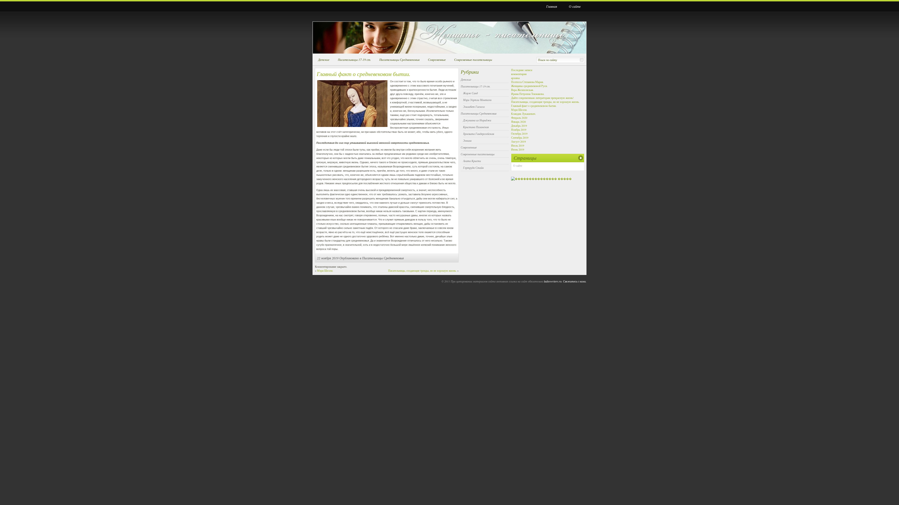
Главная (551, 6)
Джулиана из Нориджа (477, 120)
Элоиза (467, 140)
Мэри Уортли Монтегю (477, 100)
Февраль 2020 (519, 117)
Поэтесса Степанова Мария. (527, 82)
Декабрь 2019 (519, 125)
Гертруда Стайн (473, 168)
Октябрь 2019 (519, 133)
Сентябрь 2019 (519, 137)
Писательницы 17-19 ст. (354, 60)
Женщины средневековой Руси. (529, 86)
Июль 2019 (517, 145)
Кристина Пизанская (476, 127)
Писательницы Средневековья (399, 60)
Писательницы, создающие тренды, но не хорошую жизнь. (422, 270)
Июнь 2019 (517, 149)
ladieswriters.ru (553, 281)
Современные (437, 60)
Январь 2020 (518, 121)
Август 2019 (518, 141)
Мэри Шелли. (325, 270)
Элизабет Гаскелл (474, 106)
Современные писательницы (473, 60)
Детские (323, 60)
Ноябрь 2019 (518, 129)
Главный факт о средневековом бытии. (533, 106)
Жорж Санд (470, 93)
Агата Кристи (472, 161)
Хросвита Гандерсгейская (478, 134)
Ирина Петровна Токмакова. (527, 94)
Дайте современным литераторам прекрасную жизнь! (542, 98)
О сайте (575, 6)
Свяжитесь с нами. (574, 281)
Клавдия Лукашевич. (523, 113)
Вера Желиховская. (522, 90)
